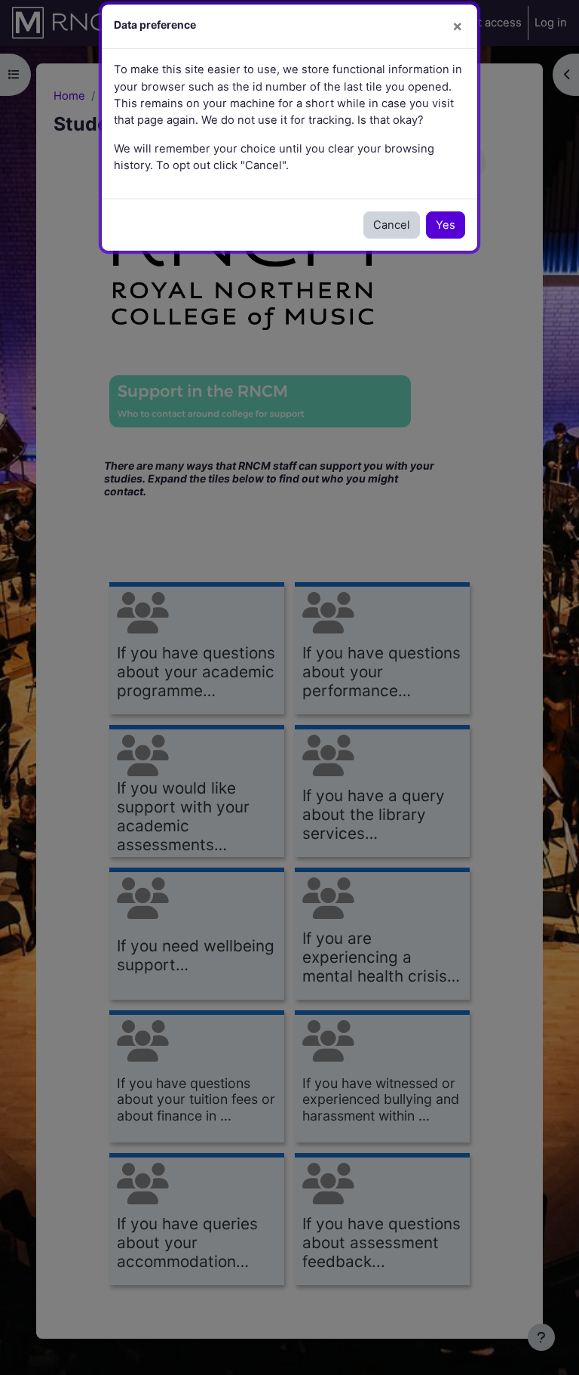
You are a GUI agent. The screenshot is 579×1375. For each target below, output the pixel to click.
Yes (445, 225)
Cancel (391, 225)
